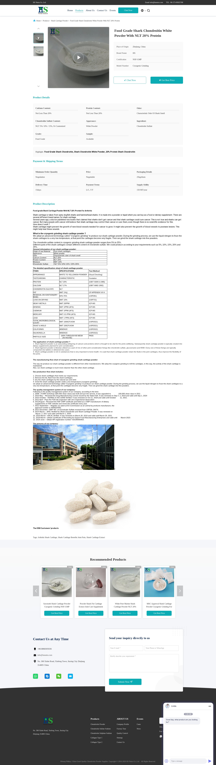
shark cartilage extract (95, 537)
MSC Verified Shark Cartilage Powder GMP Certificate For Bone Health (56, 607)
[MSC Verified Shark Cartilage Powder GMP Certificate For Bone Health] (57, 582)
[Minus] (209, 706)
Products (79, 10)
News (139, 729)
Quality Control (122, 733)
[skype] (50, 678)
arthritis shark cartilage (47, 537)
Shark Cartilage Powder (59, 21)
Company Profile (123, 724)
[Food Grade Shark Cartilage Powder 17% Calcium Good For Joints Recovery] (125, 582)
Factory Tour (121, 729)
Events (113, 10)
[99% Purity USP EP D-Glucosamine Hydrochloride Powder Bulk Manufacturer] (78, 57)
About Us (90, 10)
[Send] (210, 761)
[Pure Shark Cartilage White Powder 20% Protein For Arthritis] (91, 582)
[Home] (43, 10)
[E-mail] (73, 678)
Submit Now (124, 682)
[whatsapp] (39, 678)
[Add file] (166, 761)
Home (70, 10)
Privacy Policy (65, 761)
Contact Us (102, 10)
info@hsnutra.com (45, 655)
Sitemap (119, 738)
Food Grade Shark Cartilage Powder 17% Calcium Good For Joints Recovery (125, 607)
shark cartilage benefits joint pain (72, 537)
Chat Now (128, 10)
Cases (139, 724)
